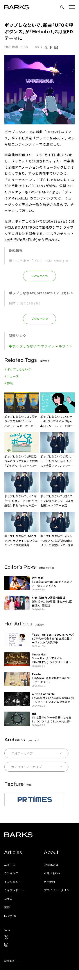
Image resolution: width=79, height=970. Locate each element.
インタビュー (12, 881)
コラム (8, 898)
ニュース (9, 864)
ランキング (11, 873)
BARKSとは (51, 864)
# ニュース (11, 376)
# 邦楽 (8, 383)
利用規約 (49, 881)
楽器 (7, 907)
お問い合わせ (52, 873)
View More (39, 276)
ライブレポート (14, 890)
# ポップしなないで (17, 369)
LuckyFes (10, 915)
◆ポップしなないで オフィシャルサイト (40, 346)
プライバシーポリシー (58, 890)
